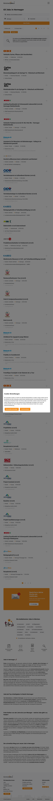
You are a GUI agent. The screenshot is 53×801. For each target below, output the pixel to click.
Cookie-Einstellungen (25, 409)
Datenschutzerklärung (9, 405)
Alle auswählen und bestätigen (11, 409)
